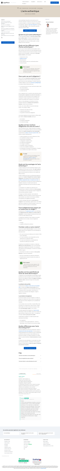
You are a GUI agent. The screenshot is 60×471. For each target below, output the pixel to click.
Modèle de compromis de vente (30, 30)
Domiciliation (6, 444)
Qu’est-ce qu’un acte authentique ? (6, 21)
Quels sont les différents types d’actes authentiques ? (6, 23)
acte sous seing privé (33, 24)
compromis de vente (30, 211)
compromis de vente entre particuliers (26, 331)
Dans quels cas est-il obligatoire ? (5, 24)
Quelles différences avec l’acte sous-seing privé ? (7, 36)
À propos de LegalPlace (27, 441)
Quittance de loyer (23, 58)
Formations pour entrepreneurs (8, 451)
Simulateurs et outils (7, 441)
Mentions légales (45, 441)
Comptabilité (33, 1)
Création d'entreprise (25, 1)
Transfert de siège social (7, 448)
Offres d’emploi (28, 444)
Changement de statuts (7, 447)
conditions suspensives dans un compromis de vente (28, 179)
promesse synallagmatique (36, 82)
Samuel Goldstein (50, 22)
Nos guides (24, 3)
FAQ (1, 37)
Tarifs (45, 1)
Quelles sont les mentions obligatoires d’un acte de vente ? (7, 26)
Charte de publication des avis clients (48, 445)
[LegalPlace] (5, 2)
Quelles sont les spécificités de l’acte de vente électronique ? (7, 33)
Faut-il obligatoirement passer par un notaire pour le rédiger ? (7, 30)
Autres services (39, 1)
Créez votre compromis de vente (55, 2)
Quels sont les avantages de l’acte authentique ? (7, 28)
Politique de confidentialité (46, 444)
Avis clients (25, 447)
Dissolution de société (7, 450)
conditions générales (43, 468)
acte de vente (36, 310)
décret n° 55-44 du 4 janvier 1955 (32, 132)
